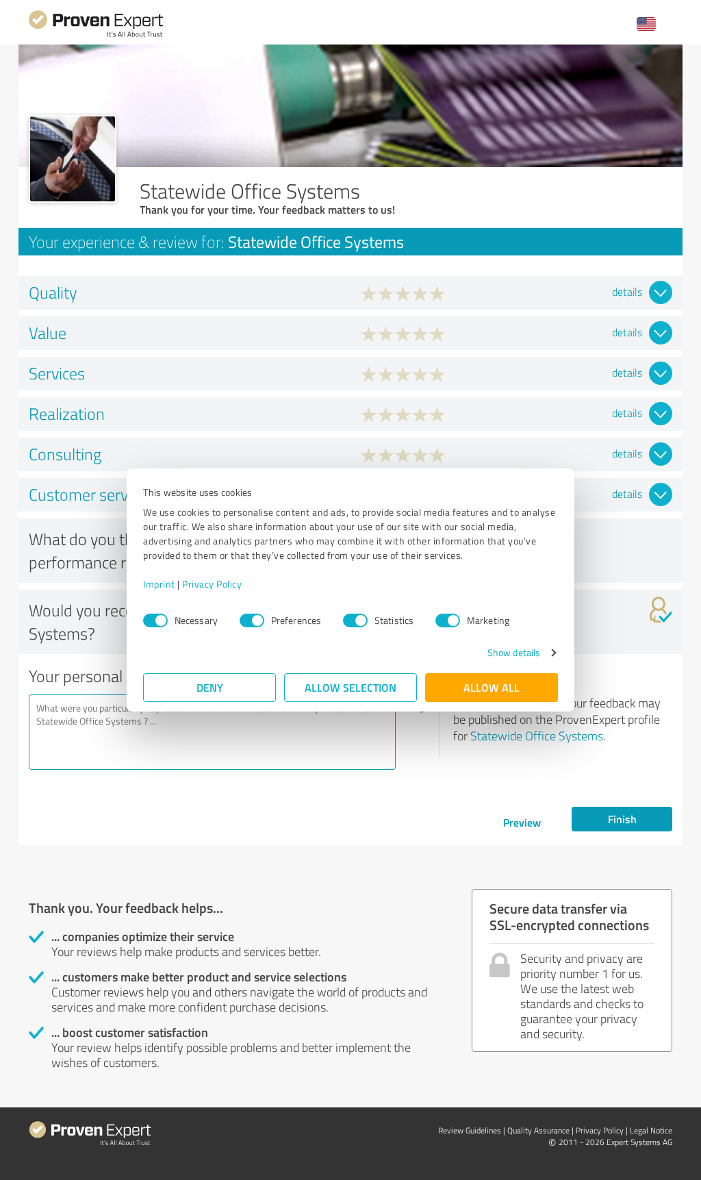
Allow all (491, 687)
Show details (513, 652)
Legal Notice (651, 1130)
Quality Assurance (538, 1130)
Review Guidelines (469, 1130)
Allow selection (350, 687)
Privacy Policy (212, 583)
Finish (622, 819)
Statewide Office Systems (536, 735)
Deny (209, 687)
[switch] (252, 620)
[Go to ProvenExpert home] (96, 35)
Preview (522, 822)
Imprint (159, 583)
